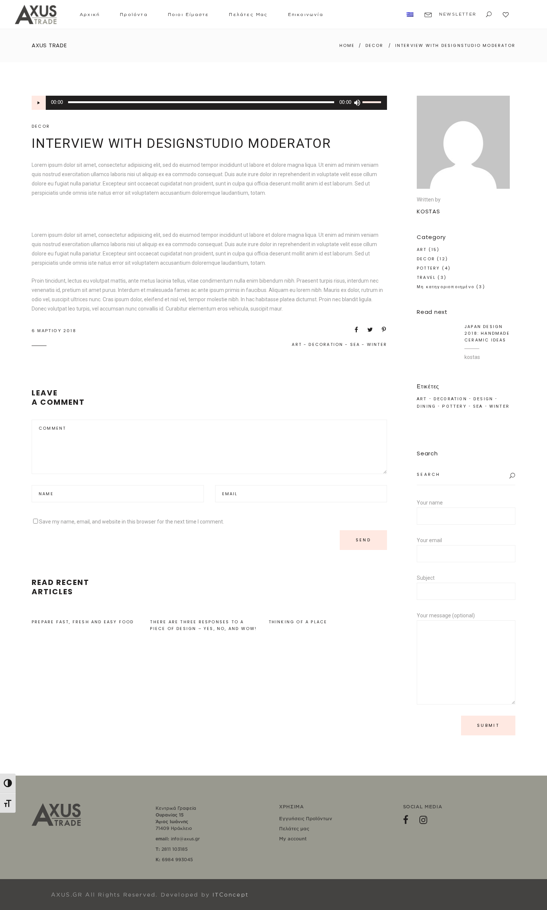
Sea (355, 344)
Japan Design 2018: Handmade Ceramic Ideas (487, 333)
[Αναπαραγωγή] (39, 103)
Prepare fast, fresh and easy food (83, 622)
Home (347, 45)
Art (297, 344)
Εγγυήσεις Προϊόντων (305, 818)
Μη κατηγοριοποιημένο (445, 287)
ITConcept (230, 894)
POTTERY (428, 268)
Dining (426, 406)
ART (422, 249)
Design (483, 399)
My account (293, 838)
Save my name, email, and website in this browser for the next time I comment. (131, 522)
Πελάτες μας (294, 828)
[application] (209, 103)
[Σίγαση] (356, 103)
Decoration (325, 344)
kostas (472, 357)
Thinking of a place (298, 622)
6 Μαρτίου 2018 (54, 331)
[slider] (372, 103)
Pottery (454, 406)
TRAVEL (426, 277)
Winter (377, 344)
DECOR (374, 45)
